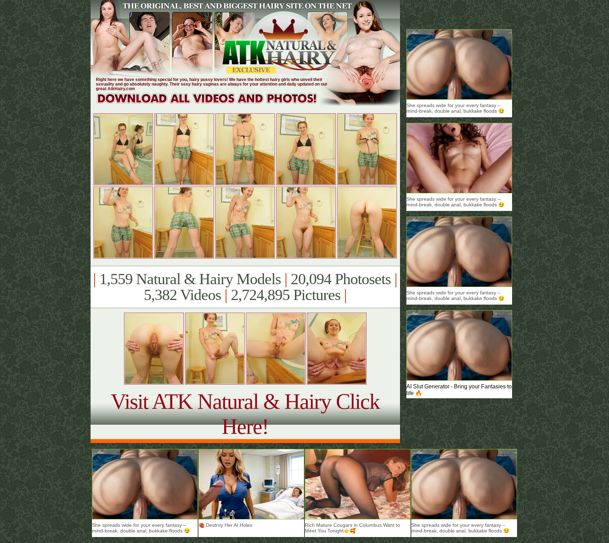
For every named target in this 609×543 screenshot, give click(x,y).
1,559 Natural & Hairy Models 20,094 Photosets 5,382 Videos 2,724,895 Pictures (245, 287)
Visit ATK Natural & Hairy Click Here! (245, 413)
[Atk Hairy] (214, 104)
